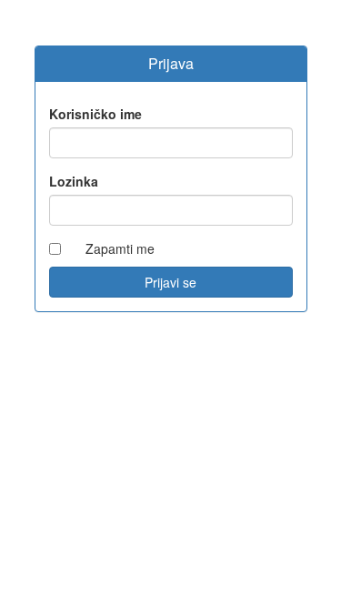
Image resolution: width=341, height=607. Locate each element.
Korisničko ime (95, 114)
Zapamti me (120, 248)
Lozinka (73, 181)
